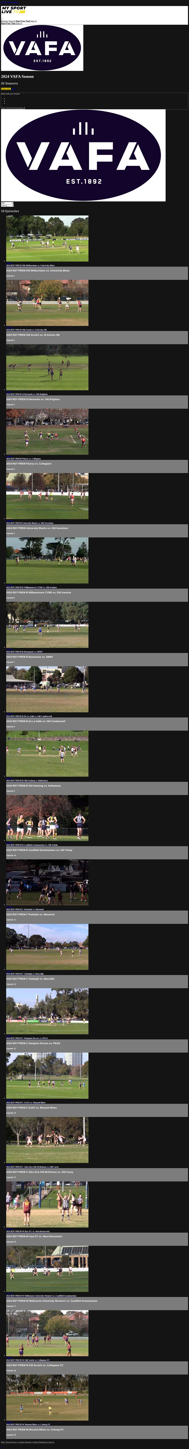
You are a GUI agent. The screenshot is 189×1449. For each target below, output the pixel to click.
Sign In (19, 23)
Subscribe (6, 89)
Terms (8, 1442)
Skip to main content (9, 2)
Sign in (33, 21)
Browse (4, 21)
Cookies (21, 1442)
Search (12, 21)
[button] (2, 19)
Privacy (14, 1442)
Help (3, 1442)
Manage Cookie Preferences (36, 1442)
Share (13, 89)
